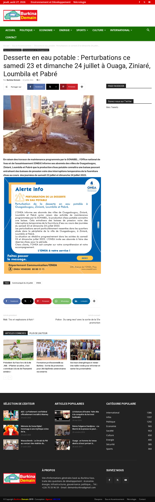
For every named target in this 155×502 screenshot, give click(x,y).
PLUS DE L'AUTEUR (38, 333)
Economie (46, 30)
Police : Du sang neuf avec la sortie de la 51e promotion (78, 321)
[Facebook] (139, 2)
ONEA (38, 283)
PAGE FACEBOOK (116, 86)
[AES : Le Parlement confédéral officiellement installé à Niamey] (10, 415)
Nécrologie (79, 2)
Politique (26, 30)
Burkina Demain (13, 80)
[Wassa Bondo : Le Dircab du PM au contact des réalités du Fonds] (10, 444)
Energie (64, 30)
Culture (97, 30)
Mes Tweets (112, 107)
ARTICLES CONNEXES (15, 333)
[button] (148, 30)
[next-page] (10, 378)
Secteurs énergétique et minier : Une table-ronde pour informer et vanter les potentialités (85, 366)
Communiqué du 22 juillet (22, 283)
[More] (82, 87)
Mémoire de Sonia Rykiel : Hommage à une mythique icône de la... (35, 429)
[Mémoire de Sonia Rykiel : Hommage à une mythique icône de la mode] (10, 430)
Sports (81, 30)
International (120, 30)
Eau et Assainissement (21, 45)
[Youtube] (149, 2)
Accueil (10, 30)
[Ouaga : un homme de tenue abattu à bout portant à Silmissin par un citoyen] (62, 444)
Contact (10, 37)
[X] (144, 2)
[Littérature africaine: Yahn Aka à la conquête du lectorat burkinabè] (62, 415)
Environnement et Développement (51, 2)
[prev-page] (5, 378)
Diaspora (98, 499)
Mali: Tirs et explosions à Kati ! (18, 319)
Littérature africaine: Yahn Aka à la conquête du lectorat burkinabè (85, 414)
